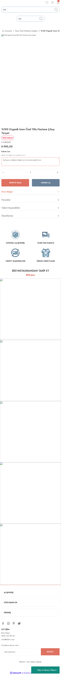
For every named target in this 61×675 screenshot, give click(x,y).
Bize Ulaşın (5, 633)
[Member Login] (52, 2)
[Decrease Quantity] (3, 172)
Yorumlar (5, 199)
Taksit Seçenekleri (10, 207)
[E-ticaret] (30, 673)
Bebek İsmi (5, 151)
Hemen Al (46, 182)
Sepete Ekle (15, 182)
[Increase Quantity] (57, 172)
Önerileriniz (7, 215)
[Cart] (58, 2)
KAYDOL (50, 652)
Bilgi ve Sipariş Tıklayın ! (47, 670)
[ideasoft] (15, 673)
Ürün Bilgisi (7, 191)
